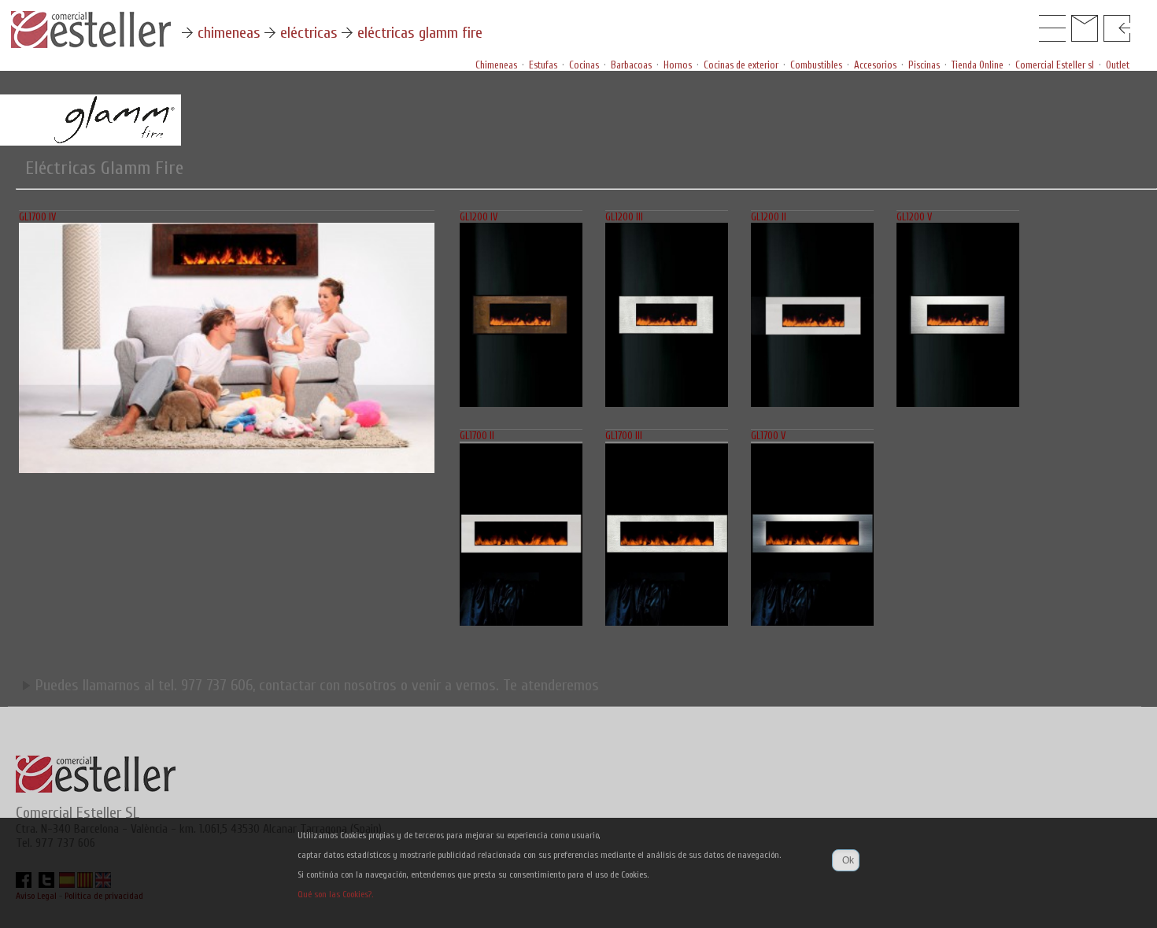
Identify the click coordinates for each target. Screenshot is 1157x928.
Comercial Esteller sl (1054, 65)
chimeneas (229, 33)
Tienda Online (978, 65)
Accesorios (875, 65)
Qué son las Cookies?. (335, 894)
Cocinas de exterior (741, 65)
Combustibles (816, 65)
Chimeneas (496, 65)
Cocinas (584, 65)
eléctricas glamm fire (419, 33)
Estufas (543, 65)
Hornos (678, 65)
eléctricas (309, 33)
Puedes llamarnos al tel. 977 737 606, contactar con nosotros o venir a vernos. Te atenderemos (315, 685)
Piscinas (924, 65)
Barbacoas (631, 65)
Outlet (1117, 65)
